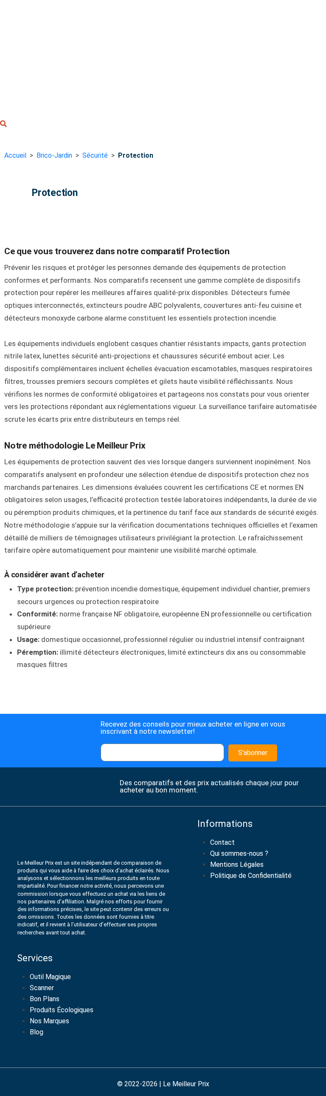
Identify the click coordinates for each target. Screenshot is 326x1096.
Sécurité (95, 155)
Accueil (15, 155)
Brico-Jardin (54, 155)
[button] (3, 125)
